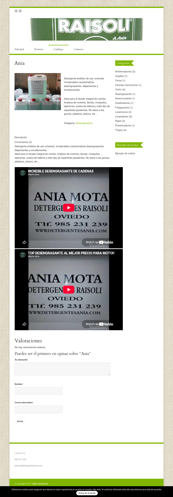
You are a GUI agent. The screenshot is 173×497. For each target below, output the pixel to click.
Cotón (118, 89)
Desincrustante (123, 98)
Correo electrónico (24, 402)
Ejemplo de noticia (125, 153)
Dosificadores (122, 103)
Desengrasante (84, 123)
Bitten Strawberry (40, 483)
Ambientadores (123, 71)
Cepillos (119, 76)
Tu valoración (21, 359)
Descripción (21, 137)
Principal (19, 49)
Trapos (119, 130)
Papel (118, 120)
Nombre (19, 384)
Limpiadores (121, 116)
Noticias (38, 49)
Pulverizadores (123, 125)
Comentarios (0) (23, 142)
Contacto (79, 49)
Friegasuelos (122, 107)
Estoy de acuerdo (87, 493)
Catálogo (58, 49)
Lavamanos (121, 112)
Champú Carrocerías (126, 85)
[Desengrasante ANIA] (38, 91)
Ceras (118, 80)
